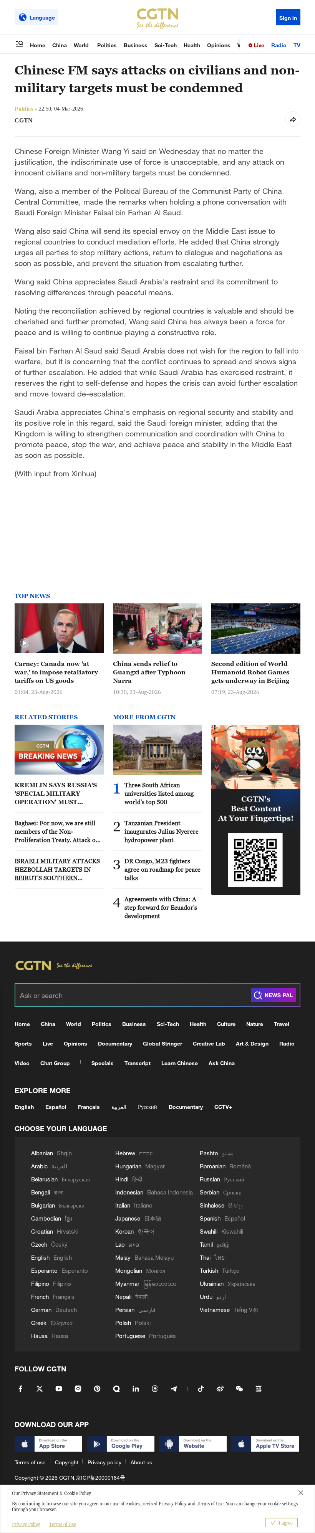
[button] (24, 643)
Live (258, 45)
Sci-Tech (165, 45)
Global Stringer (162, 1043)
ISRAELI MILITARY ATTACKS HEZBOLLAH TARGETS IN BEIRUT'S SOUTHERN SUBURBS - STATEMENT (57, 869)
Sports (23, 1043)
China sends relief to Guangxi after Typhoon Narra (149, 672)
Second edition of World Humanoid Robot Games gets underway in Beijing (250, 672)
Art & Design (252, 1043)
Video (22, 1063)
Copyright (66, 1462)
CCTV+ (223, 1106)
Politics (107, 45)
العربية (118, 1106)
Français (89, 1106)
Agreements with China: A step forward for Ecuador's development (160, 907)
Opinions (218, 45)
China (59, 45)
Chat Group (55, 1063)
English (24, 1106)
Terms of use (30, 1462)
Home (37, 45)
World (82, 45)
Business (136, 45)
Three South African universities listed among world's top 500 (159, 793)
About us (141, 1462)
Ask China (222, 1063)
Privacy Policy (26, 1524)
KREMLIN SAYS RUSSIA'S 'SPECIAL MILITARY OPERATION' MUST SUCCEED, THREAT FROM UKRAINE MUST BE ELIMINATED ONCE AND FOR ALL (57, 793)
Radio (279, 45)
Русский (147, 1106)
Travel (281, 1024)
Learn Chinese (179, 1063)
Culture (226, 1024)
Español (55, 1106)
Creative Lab (209, 1043)
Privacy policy (104, 1462)
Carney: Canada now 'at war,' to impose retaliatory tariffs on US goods (56, 672)
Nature (254, 1024)
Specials (102, 1063)
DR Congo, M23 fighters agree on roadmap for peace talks (162, 869)
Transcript (137, 1063)
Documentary (115, 1043)
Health (192, 45)
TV (296, 45)
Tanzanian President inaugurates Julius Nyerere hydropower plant (161, 831)
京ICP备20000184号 (100, 1477)
